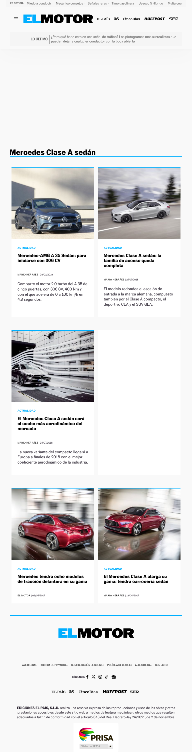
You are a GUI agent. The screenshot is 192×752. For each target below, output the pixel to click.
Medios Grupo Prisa (96, 746)
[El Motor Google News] (113, 677)
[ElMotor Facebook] (87, 677)
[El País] (103, 19)
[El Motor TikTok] (106, 677)
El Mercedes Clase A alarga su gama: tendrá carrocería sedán (136, 579)
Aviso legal (29, 665)
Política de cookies (119, 665)
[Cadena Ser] (173, 19)
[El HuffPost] (154, 19)
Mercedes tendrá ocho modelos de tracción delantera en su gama (52, 579)
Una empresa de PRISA (96, 734)
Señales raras (98, 3)
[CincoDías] (131, 19)
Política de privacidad (54, 665)
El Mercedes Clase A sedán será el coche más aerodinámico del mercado (51, 423)
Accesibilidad (143, 665)
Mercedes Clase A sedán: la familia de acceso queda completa (132, 260)
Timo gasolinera (123, 3)
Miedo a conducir (39, 3)
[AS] (116, 19)
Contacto (161, 665)
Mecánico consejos (70, 3)
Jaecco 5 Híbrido (151, 3)
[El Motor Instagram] (100, 677)
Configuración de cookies (87, 665)
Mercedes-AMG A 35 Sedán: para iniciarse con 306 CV (52, 258)
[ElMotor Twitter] (94, 677)
